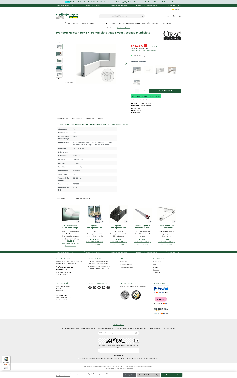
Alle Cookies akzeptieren (171, 375)
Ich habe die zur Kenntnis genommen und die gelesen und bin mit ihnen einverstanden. (119, 358)
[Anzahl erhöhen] (141, 91)
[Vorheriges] (65, 64)
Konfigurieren (130, 375)
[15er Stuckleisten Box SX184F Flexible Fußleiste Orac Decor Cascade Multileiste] (172, 70)
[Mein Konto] (174, 16)
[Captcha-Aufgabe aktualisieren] (136, 341)
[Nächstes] (126, 64)
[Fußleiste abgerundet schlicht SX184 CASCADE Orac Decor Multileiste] (136, 70)
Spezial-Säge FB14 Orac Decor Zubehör (142, 227)
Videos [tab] (100, 118)
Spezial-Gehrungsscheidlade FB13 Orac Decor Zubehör (118, 227)
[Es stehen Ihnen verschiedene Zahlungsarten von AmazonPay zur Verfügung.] (161, 310)
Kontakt (155, 267)
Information (158, 258)
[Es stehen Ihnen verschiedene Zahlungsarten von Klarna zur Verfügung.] (161, 300)
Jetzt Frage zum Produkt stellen (147, 96)
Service (123, 258)
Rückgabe (123, 262)
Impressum (156, 272)
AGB (154, 264)
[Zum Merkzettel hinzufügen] (78, 221)
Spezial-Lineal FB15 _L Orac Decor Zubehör (166, 227)
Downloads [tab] (90, 118)
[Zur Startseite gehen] (67, 16)
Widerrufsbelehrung (126, 267)
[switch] (6, 368)
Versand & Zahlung (126, 264)
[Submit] (135, 333)
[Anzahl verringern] (133, 91)
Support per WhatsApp (120, 5)
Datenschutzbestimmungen (97, 358)
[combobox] (120, 16)
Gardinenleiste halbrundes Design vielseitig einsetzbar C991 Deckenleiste (70, 227)
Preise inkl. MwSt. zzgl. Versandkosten (143, 50)
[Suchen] (143, 16)
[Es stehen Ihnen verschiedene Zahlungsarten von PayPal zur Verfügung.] (161, 290)
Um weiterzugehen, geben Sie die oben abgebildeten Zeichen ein (118, 346)
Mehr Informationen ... (63, 376)
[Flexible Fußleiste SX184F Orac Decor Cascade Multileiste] (148, 70)
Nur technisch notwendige (149, 375)
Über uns (156, 270)
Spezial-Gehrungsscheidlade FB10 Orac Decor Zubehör (94, 227)
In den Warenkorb (165, 91)
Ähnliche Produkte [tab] (83, 198)
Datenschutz (157, 262)
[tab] (63, 118)
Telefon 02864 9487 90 (174, 5)
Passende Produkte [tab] (64, 198)
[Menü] (9, 357)
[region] (91, 64)
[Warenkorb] (179, 16)
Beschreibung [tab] (77, 118)
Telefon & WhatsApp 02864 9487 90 (64, 268)
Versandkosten (113, 366)
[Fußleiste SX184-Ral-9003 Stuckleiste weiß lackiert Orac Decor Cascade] (160, 70)
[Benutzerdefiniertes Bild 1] (136, 295)
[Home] (65, 23)
